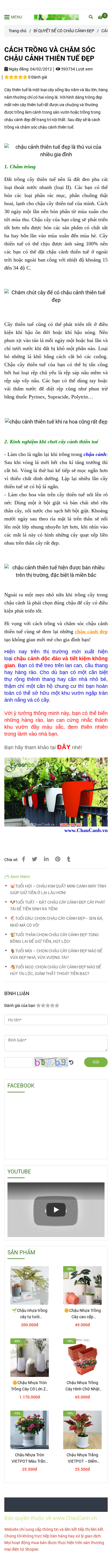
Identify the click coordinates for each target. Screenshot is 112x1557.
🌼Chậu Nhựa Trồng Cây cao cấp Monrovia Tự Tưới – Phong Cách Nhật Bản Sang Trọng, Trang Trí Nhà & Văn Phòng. (82, 1314)
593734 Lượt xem (76, 69)
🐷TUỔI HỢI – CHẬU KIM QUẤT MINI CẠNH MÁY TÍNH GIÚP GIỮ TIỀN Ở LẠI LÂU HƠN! (58, 889)
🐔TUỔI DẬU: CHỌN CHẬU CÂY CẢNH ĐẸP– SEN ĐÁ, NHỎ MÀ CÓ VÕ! (56, 922)
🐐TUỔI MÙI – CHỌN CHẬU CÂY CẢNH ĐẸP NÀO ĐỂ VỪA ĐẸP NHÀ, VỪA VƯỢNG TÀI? (56, 954)
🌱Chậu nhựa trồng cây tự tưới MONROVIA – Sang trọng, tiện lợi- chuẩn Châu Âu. (29, 1314)
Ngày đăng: (18, 69)
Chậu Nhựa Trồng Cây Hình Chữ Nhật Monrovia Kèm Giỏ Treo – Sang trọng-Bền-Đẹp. (82, 1386)
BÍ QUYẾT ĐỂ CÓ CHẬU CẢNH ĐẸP (64, 30)
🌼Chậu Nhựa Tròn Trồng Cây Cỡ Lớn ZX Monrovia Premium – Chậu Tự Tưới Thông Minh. (29, 1386)
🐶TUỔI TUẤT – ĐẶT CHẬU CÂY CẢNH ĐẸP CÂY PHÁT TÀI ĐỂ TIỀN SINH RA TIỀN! (57, 905)
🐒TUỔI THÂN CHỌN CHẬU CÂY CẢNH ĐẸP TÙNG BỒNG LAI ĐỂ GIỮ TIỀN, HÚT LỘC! (54, 938)
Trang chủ (17, 30)
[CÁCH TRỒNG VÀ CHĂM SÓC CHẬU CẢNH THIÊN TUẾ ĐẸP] (56, 17)
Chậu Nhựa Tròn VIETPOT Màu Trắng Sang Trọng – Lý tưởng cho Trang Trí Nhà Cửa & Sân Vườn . (30, 1459)
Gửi (96, 1062)
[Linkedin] (46, 859)
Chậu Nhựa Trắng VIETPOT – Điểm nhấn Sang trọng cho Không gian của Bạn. (82, 1459)
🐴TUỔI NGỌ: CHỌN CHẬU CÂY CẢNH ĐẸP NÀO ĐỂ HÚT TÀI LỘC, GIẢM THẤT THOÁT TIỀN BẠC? (55, 970)
